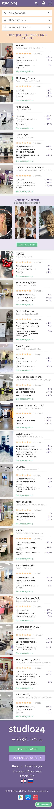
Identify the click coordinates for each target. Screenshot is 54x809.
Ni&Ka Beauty (23, 695)
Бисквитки (27, 775)
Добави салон (27, 749)
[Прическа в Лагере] (30, 781)
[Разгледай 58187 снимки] (27, 222)
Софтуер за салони (27, 757)
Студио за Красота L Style (29, 167)
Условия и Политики (27, 771)
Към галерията (27, 244)
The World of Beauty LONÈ (30, 405)
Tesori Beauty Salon (26, 283)
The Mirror (21, 45)
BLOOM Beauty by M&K (28, 627)
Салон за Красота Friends (29, 377)
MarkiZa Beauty (24, 502)
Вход (15, 766)
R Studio (20, 530)
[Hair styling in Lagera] (23, 781)
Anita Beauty (22, 107)
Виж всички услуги (24, 71)
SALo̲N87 (20, 467)
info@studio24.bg (29, 739)
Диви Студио (23, 346)
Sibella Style (22, 135)
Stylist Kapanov (24, 434)
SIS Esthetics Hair (25, 565)
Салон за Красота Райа (28, 598)
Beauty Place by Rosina (28, 660)
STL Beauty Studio (25, 78)
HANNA (20, 254)
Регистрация (33, 766)
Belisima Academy (25, 311)
